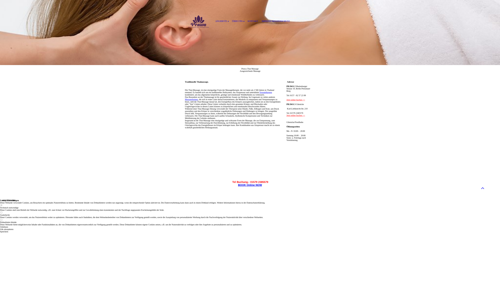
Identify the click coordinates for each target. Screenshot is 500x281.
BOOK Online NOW (250, 185)
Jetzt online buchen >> (295, 100)
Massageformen (191, 99)
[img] (250, 32)
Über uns (237, 21)
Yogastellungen (265, 92)
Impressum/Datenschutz (276, 21)
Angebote (221, 21)
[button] (482, 188)
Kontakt (253, 21)
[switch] (1, 205)
